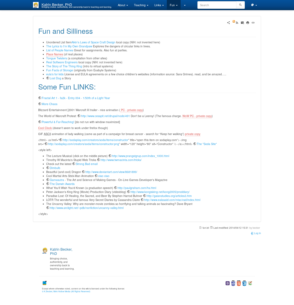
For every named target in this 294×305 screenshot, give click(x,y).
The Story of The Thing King (64, 66)
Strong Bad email (87, 164)
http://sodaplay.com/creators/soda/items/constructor (95, 140)
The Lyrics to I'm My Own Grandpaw (69, 46)
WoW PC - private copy (197, 116)
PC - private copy (131, 110)
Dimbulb (55, 168)
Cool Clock (45, 128)
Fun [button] (173, 5)
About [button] (122, 5)
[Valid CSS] (244, 282)
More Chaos (49, 104)
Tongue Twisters (56, 58)
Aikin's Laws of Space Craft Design (93, 42)
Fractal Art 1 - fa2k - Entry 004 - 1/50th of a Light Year (76, 98)
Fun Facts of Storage (59, 70)
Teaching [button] (140, 5)
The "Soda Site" (207, 144)
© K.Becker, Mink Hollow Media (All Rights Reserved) (66, 291)
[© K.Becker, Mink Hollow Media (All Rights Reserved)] (44, 282)
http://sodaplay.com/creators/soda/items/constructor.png (83, 144)
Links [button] (158, 5)
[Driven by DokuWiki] (250, 282)
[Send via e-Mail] (242, 22)
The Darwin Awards (62, 184)
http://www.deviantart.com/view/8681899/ (111, 172)
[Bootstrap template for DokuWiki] (228, 282)
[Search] (240, 5)
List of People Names (59, 50)
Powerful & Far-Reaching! (58, 122)
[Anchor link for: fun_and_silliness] (96, 30)
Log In (257, 233)
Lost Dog (55, 78)
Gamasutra (57, 180)
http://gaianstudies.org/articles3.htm (169, 196)
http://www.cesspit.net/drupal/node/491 (105, 116)
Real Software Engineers (62, 62)
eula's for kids (55, 74)
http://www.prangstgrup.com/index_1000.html (140, 156)
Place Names (54, 54)
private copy (192, 134)
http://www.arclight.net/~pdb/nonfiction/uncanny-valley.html (87, 208)
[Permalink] (253, 22)
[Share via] (228, 22)
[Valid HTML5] (239, 282)
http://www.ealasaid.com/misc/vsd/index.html (172, 200)
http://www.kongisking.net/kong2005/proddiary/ (160, 192)
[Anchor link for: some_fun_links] (99, 86)
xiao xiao (103, 176)
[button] (185, 5)
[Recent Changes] (235, 22)
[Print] (247, 22)
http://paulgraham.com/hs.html (137, 188)
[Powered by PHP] (233, 282)
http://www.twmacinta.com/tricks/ (121, 160)
